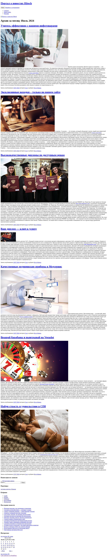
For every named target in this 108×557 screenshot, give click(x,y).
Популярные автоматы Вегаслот (13, 529)
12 (9, 543)
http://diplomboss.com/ (90, 244)
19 (9, 545)
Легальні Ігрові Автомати (46, 384)
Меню (2, 7)
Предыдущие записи (7, 481)
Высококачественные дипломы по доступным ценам (33, 155)
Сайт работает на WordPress (9, 555)
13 (11, 543)
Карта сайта (7, 12)
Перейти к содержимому (12, 7)
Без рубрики (37, 88)
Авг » (10, 551)
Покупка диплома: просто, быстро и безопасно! (18, 517)
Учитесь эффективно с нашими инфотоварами (29, 25)
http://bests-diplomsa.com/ (83, 203)
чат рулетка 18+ (5, 554)
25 (7, 547)
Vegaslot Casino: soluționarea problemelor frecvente (18, 522)
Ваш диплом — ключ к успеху (19, 228)
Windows (6, 499)
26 (9, 547)
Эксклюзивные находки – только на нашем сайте (30, 92)
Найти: (3, 482)
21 (14, 545)
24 (5, 547)
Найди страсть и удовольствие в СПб (23, 406)
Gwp (26, 88)
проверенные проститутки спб (49, 454)
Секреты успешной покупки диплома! (15, 513)
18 (7, 545)
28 (14, 547)
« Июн (3, 551)
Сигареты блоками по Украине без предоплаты (17, 523)
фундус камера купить (26, 316)
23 (3, 547)
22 (1, 547)
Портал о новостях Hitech (16, 3)
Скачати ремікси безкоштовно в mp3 (14, 519)
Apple (5, 496)
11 (7, 543)
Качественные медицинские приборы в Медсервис (31, 266)
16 (3, 545)
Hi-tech (6, 497)
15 (1, 545)
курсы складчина (34, 73)
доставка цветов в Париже (8, 489)
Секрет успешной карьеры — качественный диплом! (19, 511)
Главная (6, 10)
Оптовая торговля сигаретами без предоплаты (17, 516)
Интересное (7, 502)
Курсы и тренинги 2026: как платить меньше (17, 526)
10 (5, 543)
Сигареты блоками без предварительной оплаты (18, 520)
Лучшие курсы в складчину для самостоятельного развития (21, 525)
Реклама (6, 13)
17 (5, 545)
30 (3, 549)
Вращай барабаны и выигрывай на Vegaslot (27, 337)
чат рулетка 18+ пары (7, 536)
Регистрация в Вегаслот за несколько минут (16, 528)
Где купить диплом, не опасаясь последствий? (17, 514)
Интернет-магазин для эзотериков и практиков (17, 508)
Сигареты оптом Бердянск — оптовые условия (17, 510)
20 (11, 545)
